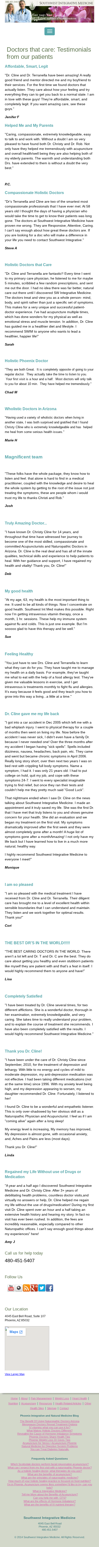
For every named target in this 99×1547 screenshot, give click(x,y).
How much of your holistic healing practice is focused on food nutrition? (49, 1481)
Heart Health (79, 1398)
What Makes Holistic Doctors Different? (50, 1430)
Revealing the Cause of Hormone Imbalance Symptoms (49, 1433)
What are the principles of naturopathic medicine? (49, 1477)
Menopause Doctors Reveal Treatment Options (49, 1424)
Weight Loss (62, 1398)
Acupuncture (28, 1403)
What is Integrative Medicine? (50, 1491)
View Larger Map (15, 1374)
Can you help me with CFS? (49, 1497)
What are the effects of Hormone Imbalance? (50, 1501)
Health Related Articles (68, 1403)
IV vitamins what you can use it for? (49, 1427)
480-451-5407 (20, 1260)
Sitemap (51, 1408)
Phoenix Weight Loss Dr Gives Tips (49, 1439)
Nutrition (13, 1403)
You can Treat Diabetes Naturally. (49, 1449)
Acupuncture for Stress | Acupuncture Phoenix (50, 1443)
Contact (64, 1408)
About (24, 1398)
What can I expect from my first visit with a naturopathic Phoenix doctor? (50, 1467)
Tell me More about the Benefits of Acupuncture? (50, 1494)
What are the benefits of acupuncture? (49, 1474)
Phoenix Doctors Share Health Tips (49, 1436)
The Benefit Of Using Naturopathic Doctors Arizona (49, 1421)
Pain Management (41, 1398)
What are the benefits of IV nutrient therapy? (49, 1504)
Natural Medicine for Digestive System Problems (50, 1446)
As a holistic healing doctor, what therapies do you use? (50, 1470)
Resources (45, 1403)
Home (14, 1398)
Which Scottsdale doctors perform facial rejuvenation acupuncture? (50, 1464)
